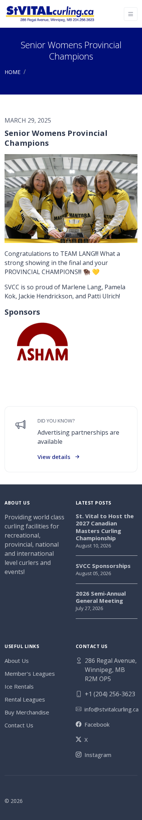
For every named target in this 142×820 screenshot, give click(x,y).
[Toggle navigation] (130, 14)
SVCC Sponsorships (103, 565)
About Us (17, 660)
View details (53, 456)
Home (12, 72)
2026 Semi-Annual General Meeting (101, 597)
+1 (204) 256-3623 (110, 694)
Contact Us (19, 725)
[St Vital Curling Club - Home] (50, 14)
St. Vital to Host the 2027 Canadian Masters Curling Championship (105, 527)
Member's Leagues (30, 673)
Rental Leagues (25, 699)
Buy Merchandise (27, 712)
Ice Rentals (19, 686)
